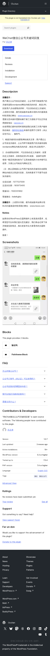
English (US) (43, 471)
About (5, 557)
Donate (30, 586)
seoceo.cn (18, 123)
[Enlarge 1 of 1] (44, 249)
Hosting (5, 565)
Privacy (5, 570)
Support (8, 83)
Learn (4, 578)
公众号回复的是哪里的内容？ (15, 386)
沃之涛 (9, 42)
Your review (7, 501)
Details (8, 58)
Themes (29, 561)
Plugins (29, 565)
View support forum (11, 520)
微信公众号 (43, 476)
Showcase (31, 557)
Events (29, 582)
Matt (5, 603)
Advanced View (9, 483)
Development (11, 77)
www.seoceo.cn (25, 115)
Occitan (11, 622)
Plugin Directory (8, 11)
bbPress (7, 607)
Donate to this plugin (11, 542)
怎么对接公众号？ (10, 371)
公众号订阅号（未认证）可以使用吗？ (18, 379)
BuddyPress (9, 611)
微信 (35, 476)
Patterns (30, 570)
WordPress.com (10, 598)
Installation (10, 70)
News (5, 561)
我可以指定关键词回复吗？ (14, 394)
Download (8, 48)
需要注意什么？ (9, 402)
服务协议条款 (18, 130)
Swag (30, 591)
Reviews (8, 64)
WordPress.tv (9, 591)
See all (45, 501)
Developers (7, 586)
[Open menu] (46, 3)
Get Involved (32, 578)
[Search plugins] (28, 27)
